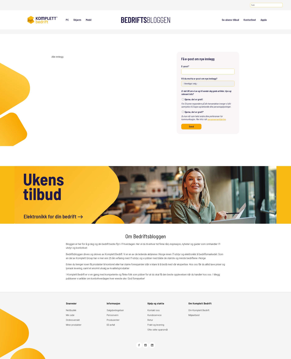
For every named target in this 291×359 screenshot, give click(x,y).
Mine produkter (73, 325)
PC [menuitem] (67, 19)
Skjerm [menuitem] (77, 19)
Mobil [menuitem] (88, 19)
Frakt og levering (155, 325)
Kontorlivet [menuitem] (250, 19)
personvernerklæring (216, 119)
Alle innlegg (57, 56)
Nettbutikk (71, 310)
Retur (150, 320)
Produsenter (113, 320)
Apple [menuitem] (264, 19)
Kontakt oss (153, 310)
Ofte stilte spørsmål (157, 329)
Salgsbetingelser (115, 310)
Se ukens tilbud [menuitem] (230, 19)
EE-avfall (111, 325)
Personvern (112, 315)
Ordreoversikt (73, 320)
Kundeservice (154, 315)
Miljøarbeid (193, 315)
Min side (70, 315)
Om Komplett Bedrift (198, 310)
